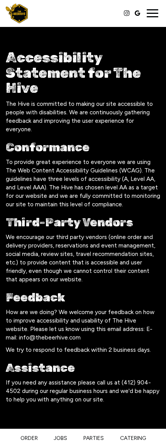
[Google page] (137, 13)
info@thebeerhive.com (50, 337)
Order (29, 438)
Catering (133, 438)
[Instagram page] (126, 13)
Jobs (60, 438)
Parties (93, 438)
